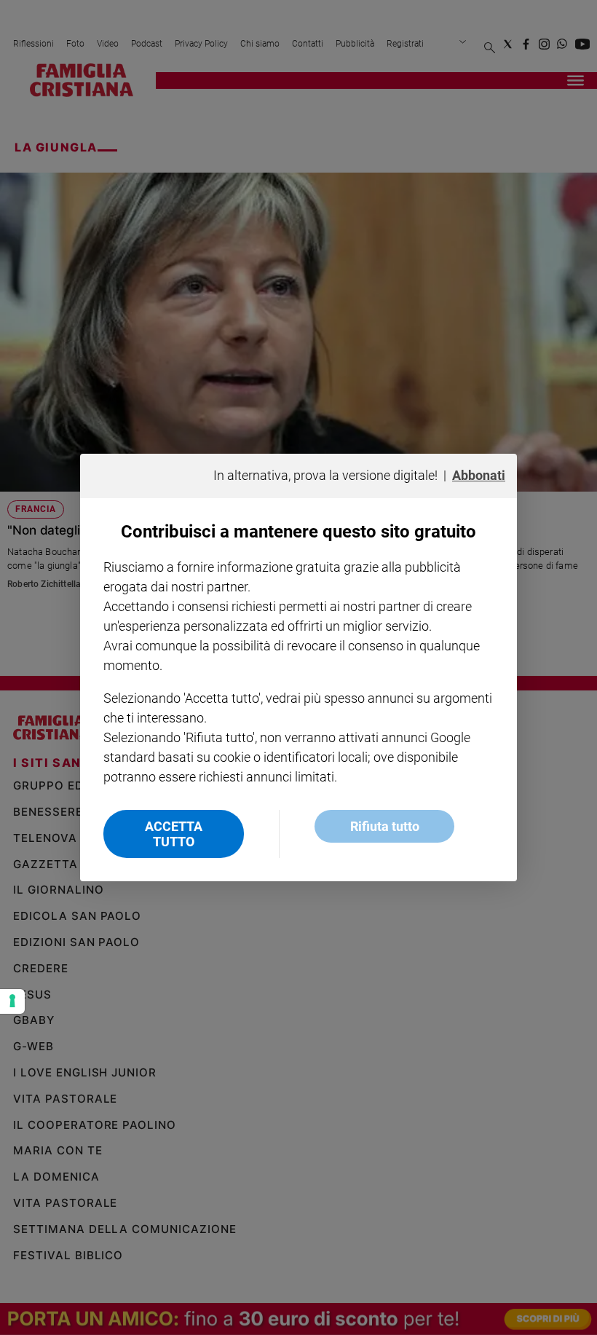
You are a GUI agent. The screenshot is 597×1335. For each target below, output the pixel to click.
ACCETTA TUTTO (173, 834)
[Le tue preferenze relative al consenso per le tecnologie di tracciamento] (12, 1001)
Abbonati (478, 475)
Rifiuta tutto (384, 826)
